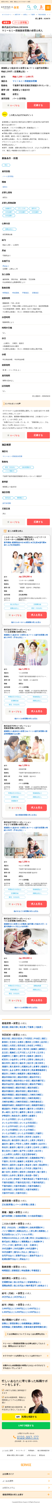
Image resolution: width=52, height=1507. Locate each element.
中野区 (38, 1045)
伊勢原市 (6, 1116)
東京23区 (6, 1038)
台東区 (21, 1042)
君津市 (15, 1172)
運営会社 (42, 1455)
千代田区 (28, 1038)
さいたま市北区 (25, 1119)
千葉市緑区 (7, 1186)
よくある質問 (8, 1481)
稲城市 (44, 1067)
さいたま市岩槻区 (26, 1133)
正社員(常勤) (7, 1204)
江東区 (36, 1042)
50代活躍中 (7, 1252)
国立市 (15, 1063)
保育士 (5, 187)
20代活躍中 (7, 1249)
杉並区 (5, 1049)
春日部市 (16, 1140)
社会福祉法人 (42, 1238)
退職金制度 (7, 1286)
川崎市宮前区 (22, 1102)
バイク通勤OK (8, 1231)
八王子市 (31, 1052)
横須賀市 (6, 1109)
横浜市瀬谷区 (8, 1091)
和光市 (5, 1147)
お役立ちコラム (9, 1488)
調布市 (38, 1056)
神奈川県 (14, 1027)
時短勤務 (15, 293)
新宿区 (5, 1042)
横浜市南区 (7, 1081)
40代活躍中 (31, 1249)
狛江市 (30, 1063)
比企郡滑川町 (22, 1158)
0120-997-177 (28, 1437)
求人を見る (36, 615)
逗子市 (15, 1112)
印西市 (5, 1175)
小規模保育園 (20, 1216)
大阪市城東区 (32, 1189)
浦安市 (23, 1172)
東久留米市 (15, 1067)
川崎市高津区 (34, 1098)
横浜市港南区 (8, 1088)
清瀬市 (5, 1067)
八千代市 (27, 1168)
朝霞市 (34, 1144)
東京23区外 (17, 1038)
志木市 (42, 1144)
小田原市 (39, 1109)
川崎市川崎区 (36, 1095)
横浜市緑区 (33, 1088)
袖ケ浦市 (41, 1172)
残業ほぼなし (23, 1231)
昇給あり (6, 266)
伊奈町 (17, 1179)
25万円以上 (7, 1297)
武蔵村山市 (27, 1067)
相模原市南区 (38, 1105)
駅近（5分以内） (9, 1227)
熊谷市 (5, 1137)
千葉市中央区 (41, 1179)
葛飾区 (13, 1052)
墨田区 (28, 1042)
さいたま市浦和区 (10, 1130)
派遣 (32, 1204)
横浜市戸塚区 (36, 1084)
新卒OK (18, 1245)
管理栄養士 (15, 1323)
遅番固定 (35, 293)
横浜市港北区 (22, 1084)
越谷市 (5, 1144)
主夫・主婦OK (30, 1245)
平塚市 (15, 1109)
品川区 (44, 1042)
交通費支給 (7, 1282)
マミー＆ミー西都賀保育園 (25, 81)
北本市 (36, 1147)
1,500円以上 (20, 1308)
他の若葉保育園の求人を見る (26, 815)
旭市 (35, 1165)
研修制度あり (34, 1282)
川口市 (13, 1137)
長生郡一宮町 (31, 1175)
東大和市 (39, 1063)
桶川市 (21, 1147)
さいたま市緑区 (9, 1133)
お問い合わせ (31, 1455)
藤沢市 (30, 1109)
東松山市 (6, 1140)
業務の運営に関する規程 (15, 1455)
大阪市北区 (21, 1193)
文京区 (13, 1042)
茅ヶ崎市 (6, 1112)
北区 (20, 1049)
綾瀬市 (32, 1116)
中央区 (37, 1038)
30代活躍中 (19, 1249)
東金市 (28, 1165)
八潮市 (44, 1147)
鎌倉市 (23, 1109)
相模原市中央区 (23, 1105)
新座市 (13, 1147)
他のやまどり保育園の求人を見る (26, 911)
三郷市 (15, 1151)
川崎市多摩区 (8, 1102)
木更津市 (29, 1161)
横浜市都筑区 (22, 1095)
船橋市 (21, 1161)
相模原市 (22, 1074)
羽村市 (5, 1070)
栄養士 (5, 1323)
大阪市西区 (19, 1189)
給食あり (42, 1286)
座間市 (25, 1116)
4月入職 (24, 1238)
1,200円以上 (20, 1312)
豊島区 (13, 1049)
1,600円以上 (7, 1308)
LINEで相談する (26, 1425)
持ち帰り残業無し (39, 1231)
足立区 (5, 1052)
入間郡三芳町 (8, 1158)
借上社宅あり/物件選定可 (25, 1286)
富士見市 (6, 1151)
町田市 (5, 1060)
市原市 (11, 1168)
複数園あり (27, 1241)
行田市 (21, 1137)
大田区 (13, 1045)
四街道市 (31, 1172)
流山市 (19, 1168)
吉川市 (38, 1151)
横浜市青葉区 (8, 1095)
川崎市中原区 (20, 1098)
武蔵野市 (6, 1056)
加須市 (36, 1137)
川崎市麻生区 (36, 1102)
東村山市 (39, 1060)
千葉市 (5, 1161)
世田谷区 (22, 1045)
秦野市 (23, 1112)
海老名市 (16, 1116)
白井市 (13, 1175)
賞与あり (33, 1252)
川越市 (39, 1133)
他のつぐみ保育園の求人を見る (26, 719)
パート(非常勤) (8, 176)
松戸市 (38, 1161)
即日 (32, 1238)
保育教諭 (6, 1327)
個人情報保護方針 (43, 1450)
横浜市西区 (23, 1077)
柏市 (4, 1168)
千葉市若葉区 (8, 1182)
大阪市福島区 (34, 1186)
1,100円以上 (33, 1312)
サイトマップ (20, 1450)
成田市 (13, 1165)
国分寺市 (6, 1063)
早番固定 (25, 293)
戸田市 (19, 1144)
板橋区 (34, 1049)
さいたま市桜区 (27, 1126)
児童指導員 (17, 1327)
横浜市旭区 (21, 1088)
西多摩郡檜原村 (38, 1070)
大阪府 (38, 1027)
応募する (38, 105)
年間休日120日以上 (10, 1238)
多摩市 (36, 1067)
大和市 (38, 1112)
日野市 (30, 1060)
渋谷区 (30, 1045)
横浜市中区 (35, 1077)
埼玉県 (23, 1027)
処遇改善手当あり (10, 1259)
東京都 (5, 1027)
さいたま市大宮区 (10, 1123)
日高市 (30, 1151)
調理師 (36, 1323)
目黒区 (5, 1045)
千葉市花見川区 (23, 1182)
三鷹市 (15, 1056)
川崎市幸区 (7, 1098)
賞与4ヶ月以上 (20, 1252)
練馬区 (42, 1049)
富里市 (21, 1175)
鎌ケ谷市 (6, 1172)
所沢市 (28, 1137)
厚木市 (30, 1112)
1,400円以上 (33, 1308)
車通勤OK (23, 1227)
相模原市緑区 (8, 1105)
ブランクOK (7, 1245)
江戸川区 (22, 1052)
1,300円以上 (7, 1312)
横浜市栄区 (21, 1091)
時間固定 (6, 293)
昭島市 (30, 1056)
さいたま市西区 (9, 1119)
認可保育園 (7, 503)
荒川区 (26, 1049)
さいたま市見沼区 (28, 1123)
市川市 (13, 1161)
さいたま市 (7, 1179)
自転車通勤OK (36, 1227)
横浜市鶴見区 (33, 1074)
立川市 (40, 1052)
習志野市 (43, 1165)
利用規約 (31, 1450)
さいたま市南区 (27, 1130)
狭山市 (25, 1140)
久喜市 (28, 1147)
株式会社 (6, 1241)
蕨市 (12, 1144)
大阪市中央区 (8, 1193)
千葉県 (30, 1027)
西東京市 (26, 1070)
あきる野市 (15, 1070)
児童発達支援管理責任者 (35, 1327)
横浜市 (5, 1074)
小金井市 (14, 1060)
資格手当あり (36, 1256)
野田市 (5, 1165)
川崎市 (13, 1074)
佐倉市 (21, 1165)
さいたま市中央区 (10, 1126)
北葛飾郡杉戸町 (37, 1158)
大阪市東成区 (20, 1186)
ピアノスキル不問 (24, 1234)
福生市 (23, 1063)
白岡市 (17, 1154)
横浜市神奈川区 (9, 1077)
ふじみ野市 (7, 1154)
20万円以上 (19, 1297)
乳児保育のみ (8, 1234)
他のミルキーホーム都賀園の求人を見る (26, 622)
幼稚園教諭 (27, 1323)
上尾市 (32, 1140)
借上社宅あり (20, 1282)
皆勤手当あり (22, 1256)
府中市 (23, 1056)
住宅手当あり (8, 1256)
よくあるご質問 (7, 1450)
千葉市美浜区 (28, 1179)
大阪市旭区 (7, 1189)
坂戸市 (23, 1151)
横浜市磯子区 (38, 1081)
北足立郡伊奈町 (29, 1154)
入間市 (26, 1144)
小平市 (23, 1060)
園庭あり (16, 1241)
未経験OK (38, 1241)
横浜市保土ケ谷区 (22, 1081)
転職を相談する (26, 1417)
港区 (44, 1038)
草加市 (40, 1140)
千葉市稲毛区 (38, 1182)
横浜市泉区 (33, 1091)
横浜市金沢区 (8, 1084)
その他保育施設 (35, 1216)
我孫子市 (37, 1168)
